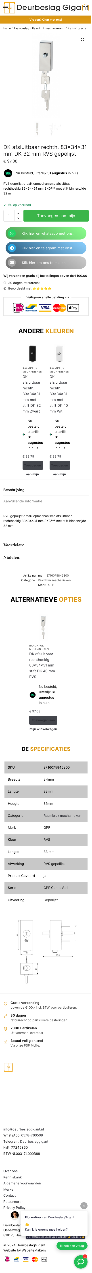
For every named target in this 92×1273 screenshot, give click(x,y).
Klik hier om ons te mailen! (44, 262)
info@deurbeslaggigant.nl (23, 1129)
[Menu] (10, 7)
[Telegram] (12, 248)
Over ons (10, 1171)
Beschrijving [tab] (14, 490)
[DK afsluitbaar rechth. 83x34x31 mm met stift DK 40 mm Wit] (60, 354)
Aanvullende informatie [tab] (22, 501)
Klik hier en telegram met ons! (47, 248)
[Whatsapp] (12, 233)
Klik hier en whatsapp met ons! (47, 233)
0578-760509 (32, 1135)
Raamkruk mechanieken (47, 28)
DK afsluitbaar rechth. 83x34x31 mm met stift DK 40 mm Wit (59, 393)
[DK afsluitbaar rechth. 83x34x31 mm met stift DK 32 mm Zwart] (33, 354)
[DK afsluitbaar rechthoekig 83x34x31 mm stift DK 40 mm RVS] (43, 627)
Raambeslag (21, 28)
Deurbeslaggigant (34, 1141)
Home (7, 28)
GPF (51, 585)
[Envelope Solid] (12, 263)
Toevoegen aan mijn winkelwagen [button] (33, 466)
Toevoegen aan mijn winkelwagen (56, 217)
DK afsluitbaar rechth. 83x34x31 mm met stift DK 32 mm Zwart (32, 393)
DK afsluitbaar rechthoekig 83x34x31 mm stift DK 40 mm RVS (42, 665)
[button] (82, 39)
